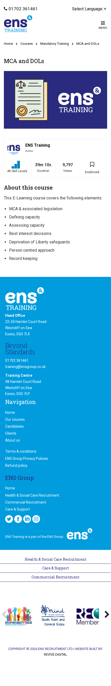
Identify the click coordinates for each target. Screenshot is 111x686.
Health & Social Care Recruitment (32, 495)
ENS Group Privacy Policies (26, 458)
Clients (10, 433)
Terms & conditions (20, 451)
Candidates (14, 426)
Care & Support (17, 509)
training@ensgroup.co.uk (25, 367)
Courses (26, 44)
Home (8, 44)
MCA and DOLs (87, 44)
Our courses (15, 419)
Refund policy (16, 465)
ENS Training (37, 145)
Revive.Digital (55, 654)
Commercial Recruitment (25, 502)
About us (12, 440)
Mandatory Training (54, 44)
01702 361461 (23, 8)
